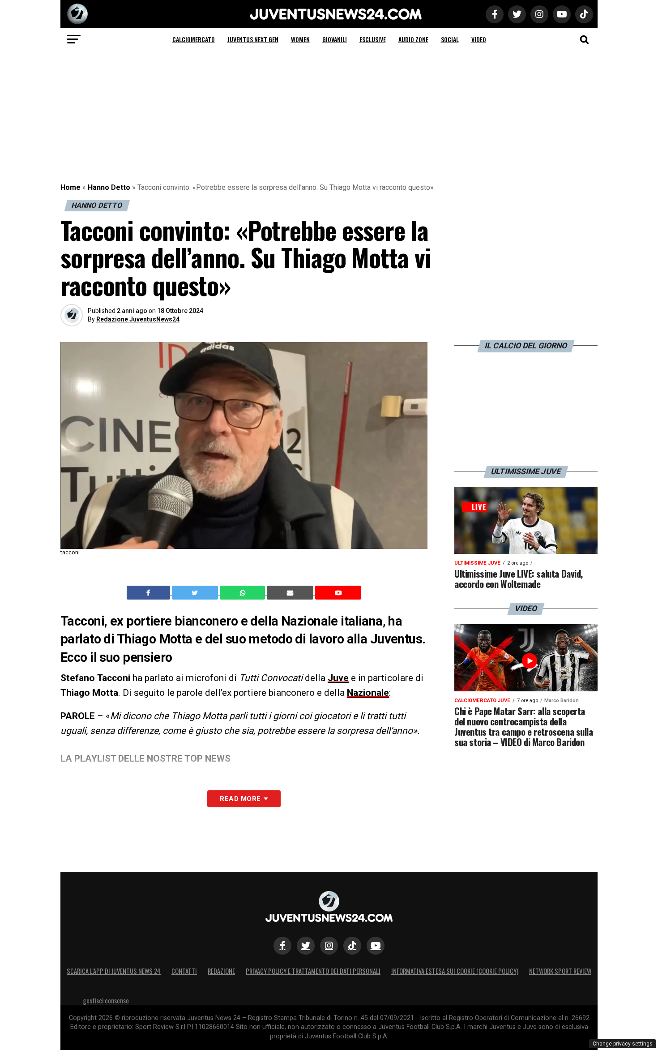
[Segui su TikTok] (352, 946)
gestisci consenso (106, 1000)
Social (450, 39)
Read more (240, 799)
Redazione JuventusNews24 (137, 319)
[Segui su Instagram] (329, 946)
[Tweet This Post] (196, 593)
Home (70, 187)
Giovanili (334, 39)
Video (478, 39)
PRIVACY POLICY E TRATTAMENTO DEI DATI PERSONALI (313, 971)
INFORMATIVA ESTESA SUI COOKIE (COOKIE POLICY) (454, 971)
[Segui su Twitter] (306, 946)
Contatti (184, 971)
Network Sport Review (560, 971)
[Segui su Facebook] (282, 946)
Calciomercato (193, 39)
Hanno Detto (109, 187)
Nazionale (368, 692)
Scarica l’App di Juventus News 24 (114, 971)
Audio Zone (413, 39)
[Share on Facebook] (149, 593)
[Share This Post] (243, 593)
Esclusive (372, 39)
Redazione (221, 971)
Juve (338, 678)
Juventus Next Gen (252, 39)
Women (300, 39)
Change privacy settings (623, 1044)
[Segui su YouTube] (376, 946)
